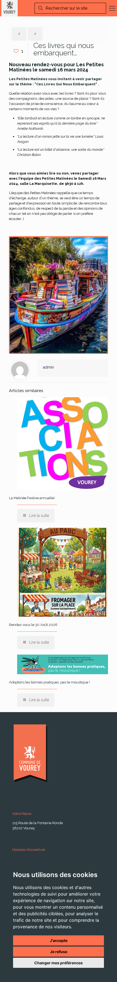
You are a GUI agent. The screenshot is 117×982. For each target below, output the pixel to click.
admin (48, 367)
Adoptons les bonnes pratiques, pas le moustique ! (49, 682)
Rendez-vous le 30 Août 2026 (33, 625)
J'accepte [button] (58, 940)
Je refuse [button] (58, 951)
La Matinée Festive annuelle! (32, 498)
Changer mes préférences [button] (58, 962)
